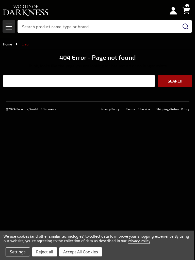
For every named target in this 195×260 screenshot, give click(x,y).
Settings (18, 252)
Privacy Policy (110, 109)
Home (7, 44)
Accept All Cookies (80, 252)
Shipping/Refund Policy (172, 109)
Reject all (44, 252)
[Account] (173, 11)
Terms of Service (138, 109)
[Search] (185, 26)
